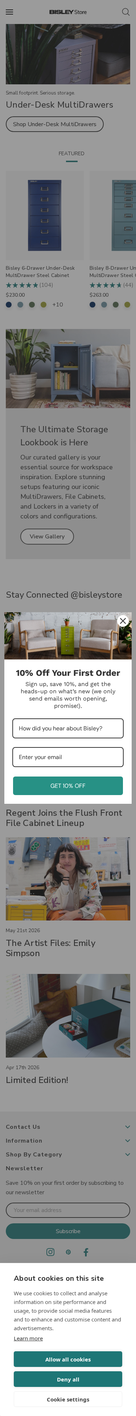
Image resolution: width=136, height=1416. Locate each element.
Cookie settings (68, 1399)
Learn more (28, 1338)
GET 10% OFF (68, 786)
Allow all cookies (68, 1359)
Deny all (68, 1379)
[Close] (123, 621)
